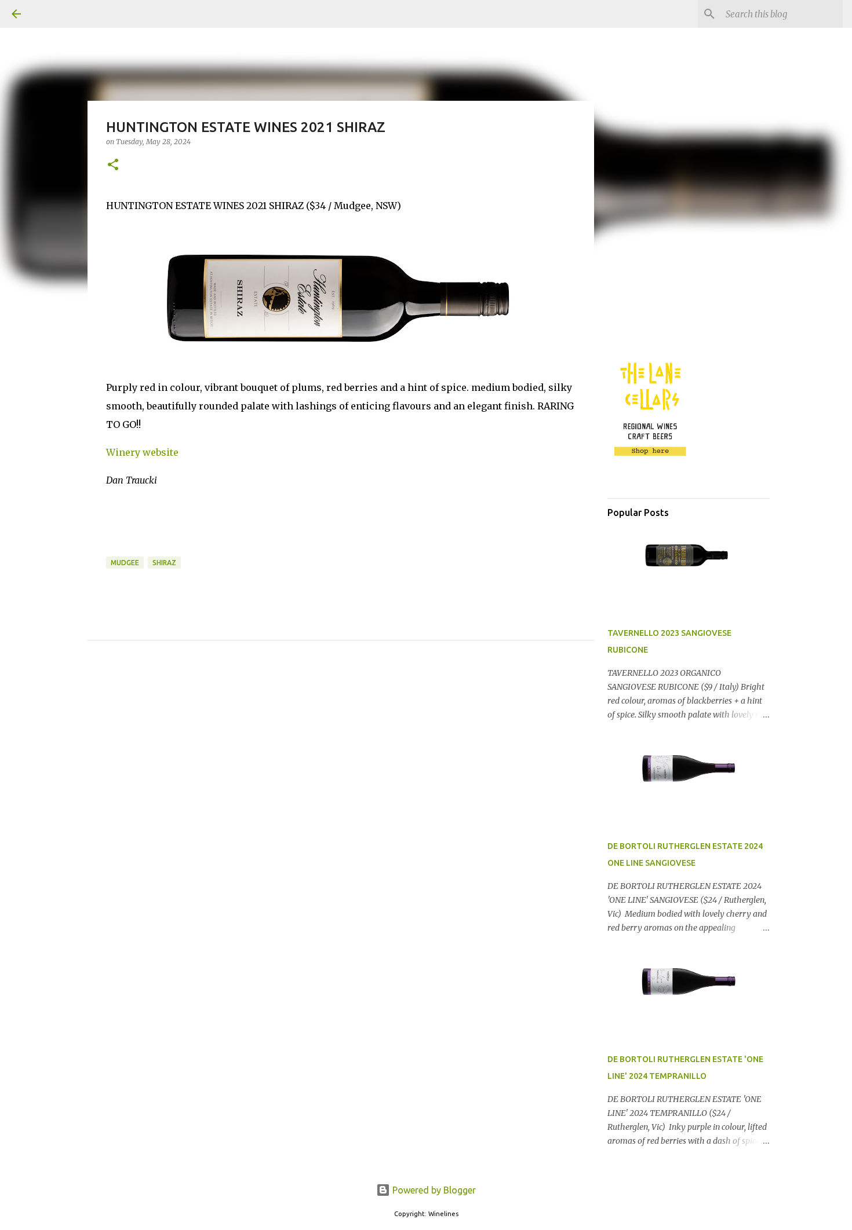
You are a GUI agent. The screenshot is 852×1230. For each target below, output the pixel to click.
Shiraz (164, 562)
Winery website (142, 452)
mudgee (125, 562)
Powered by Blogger (433, 1190)
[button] (113, 165)
